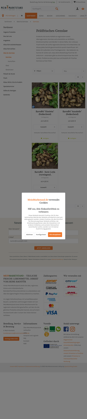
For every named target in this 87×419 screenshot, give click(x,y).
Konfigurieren (41, 235)
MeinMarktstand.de (38, 200)
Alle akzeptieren (55, 235)
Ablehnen (29, 235)
